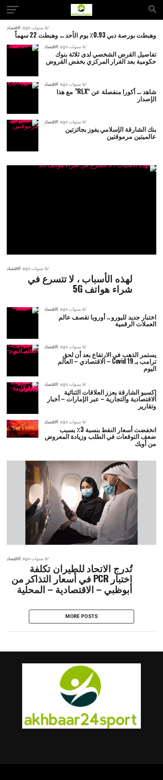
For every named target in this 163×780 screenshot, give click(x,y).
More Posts (81, 616)
